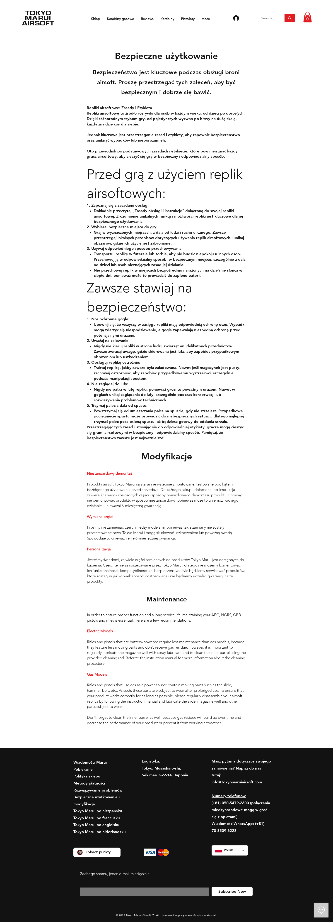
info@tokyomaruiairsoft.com (237, 782)
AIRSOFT (38, 23)
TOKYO (38, 13)
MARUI (38, 18)
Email (85, 883)
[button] (307, 17)
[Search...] (290, 18)
